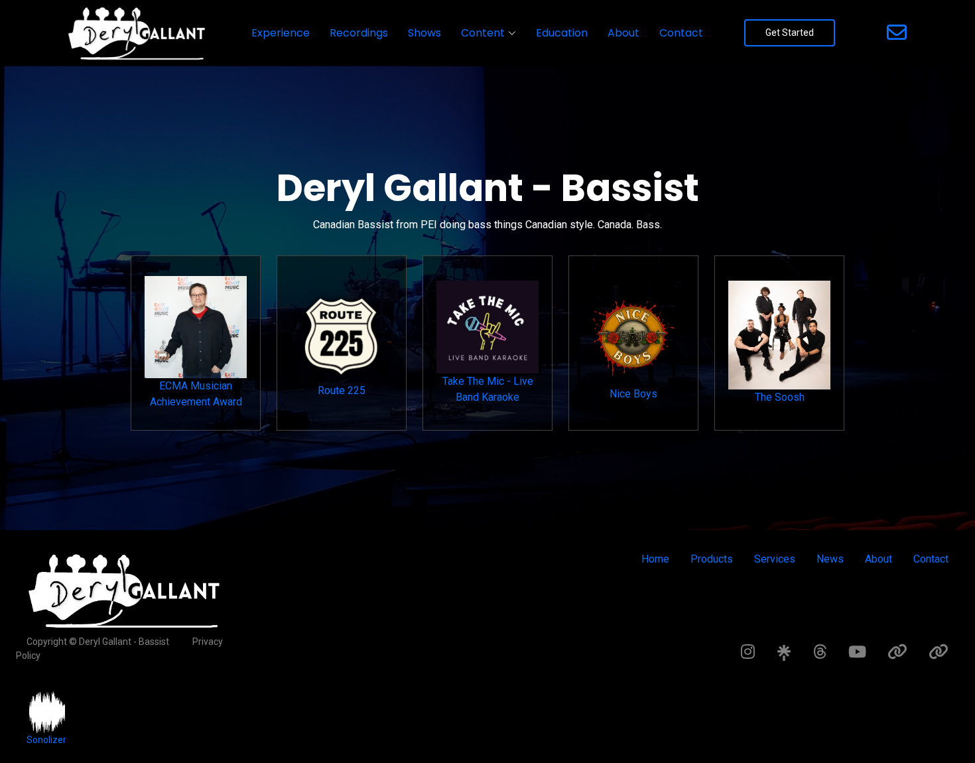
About (623, 32)
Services (774, 559)
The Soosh (780, 397)
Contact (681, 32)
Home (655, 559)
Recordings (359, 32)
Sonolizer (46, 739)
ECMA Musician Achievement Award (196, 394)
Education (562, 32)
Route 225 (341, 390)
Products (711, 559)
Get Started (789, 32)
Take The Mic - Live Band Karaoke (487, 389)
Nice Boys (633, 393)
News (830, 559)
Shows (424, 32)
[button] (488, 33)
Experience (280, 32)
